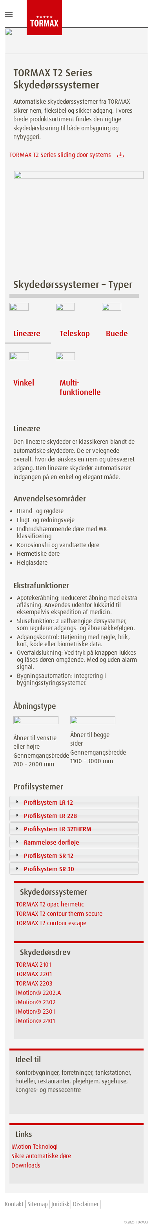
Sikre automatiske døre (41, 1156)
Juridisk (60, 1204)
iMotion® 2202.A (38, 993)
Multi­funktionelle (80, 387)
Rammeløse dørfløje (51, 842)
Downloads (25, 1165)
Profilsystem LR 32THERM (57, 829)
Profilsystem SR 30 (49, 869)
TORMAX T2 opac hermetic (50, 904)
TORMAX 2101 (33, 964)
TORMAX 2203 (34, 983)
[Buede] (120, 314)
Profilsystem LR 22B (50, 816)
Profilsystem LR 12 (48, 802)
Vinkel (23, 383)
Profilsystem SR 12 (48, 856)
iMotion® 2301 (35, 1011)
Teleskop (75, 333)
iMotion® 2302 (36, 1002)
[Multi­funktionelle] (74, 364)
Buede (117, 333)
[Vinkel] (27, 364)
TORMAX (142, 1222)
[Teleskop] (74, 314)
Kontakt (14, 1204)
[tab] (74, 802)
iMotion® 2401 (35, 1021)
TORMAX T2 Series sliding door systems (60, 155)
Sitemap (37, 1204)
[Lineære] (27, 314)
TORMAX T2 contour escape (51, 923)
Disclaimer (86, 1204)
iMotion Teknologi (34, 1146)
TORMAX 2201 (34, 974)
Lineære (26, 333)
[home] (32, 17)
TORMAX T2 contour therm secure (59, 914)
